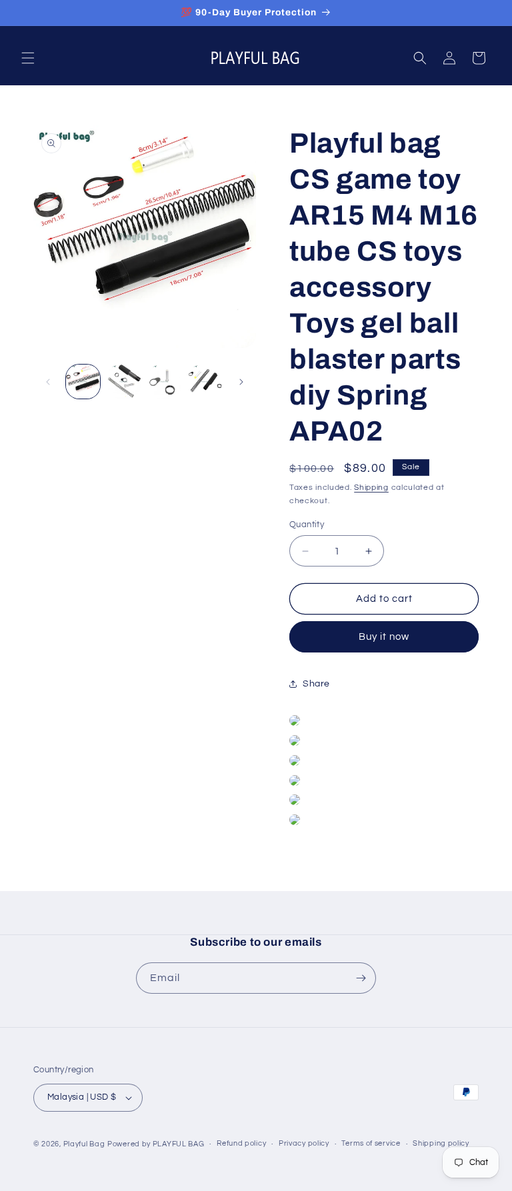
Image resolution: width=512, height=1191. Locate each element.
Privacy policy (304, 1143)
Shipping (371, 487)
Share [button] (316, 683)
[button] (28, 58)
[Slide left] (48, 382)
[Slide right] (241, 382)
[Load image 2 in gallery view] (124, 382)
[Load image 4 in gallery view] (205, 382)
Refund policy (241, 1143)
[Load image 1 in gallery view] (83, 382)
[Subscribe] (360, 978)
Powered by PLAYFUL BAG (155, 1144)
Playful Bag (84, 1144)
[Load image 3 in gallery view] (164, 382)
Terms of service (370, 1143)
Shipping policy (441, 1143)
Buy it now (384, 637)
